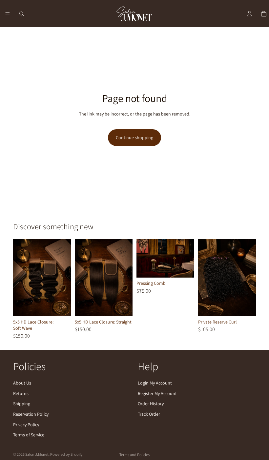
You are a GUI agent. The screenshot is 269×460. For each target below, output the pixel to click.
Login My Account (155, 383)
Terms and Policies (134, 454)
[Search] (21, 14)
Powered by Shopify (66, 454)
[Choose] (61, 306)
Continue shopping (134, 137)
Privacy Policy (26, 425)
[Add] (122, 306)
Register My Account (157, 393)
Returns (21, 393)
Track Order (149, 414)
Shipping (21, 404)
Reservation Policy (31, 414)
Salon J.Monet (37, 454)
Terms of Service (28, 435)
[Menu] (7, 13)
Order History (151, 404)
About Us (22, 383)
